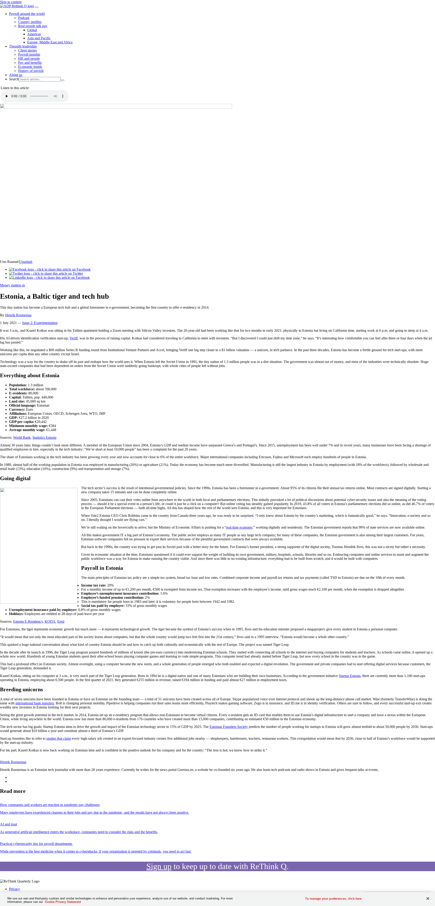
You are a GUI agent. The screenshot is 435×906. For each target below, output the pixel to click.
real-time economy (239, 527)
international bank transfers (34, 703)
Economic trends (30, 67)
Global (32, 30)
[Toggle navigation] (37, 7)
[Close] (428, 899)
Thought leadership (23, 46)
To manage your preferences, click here (333, 898)
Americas (34, 34)
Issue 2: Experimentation (40, 323)
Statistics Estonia (44, 437)
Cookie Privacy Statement (63, 902)
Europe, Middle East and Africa (49, 42)
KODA (50, 621)
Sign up (159, 866)
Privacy (14, 889)
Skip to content (11, 2)
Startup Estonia (349, 676)
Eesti (60, 621)
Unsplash (25, 262)
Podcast (23, 18)
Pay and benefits (30, 62)
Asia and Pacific (39, 38)
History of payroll (31, 71)
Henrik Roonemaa (18, 315)
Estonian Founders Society (229, 727)
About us (15, 75)
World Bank (22, 437)
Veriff (74, 338)
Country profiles (29, 22)
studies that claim (58, 738)
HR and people (29, 58)
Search (14, 79)
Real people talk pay (32, 26)
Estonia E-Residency (28, 621)
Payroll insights (29, 54)
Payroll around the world (27, 14)
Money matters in (12, 285)
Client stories (27, 50)
